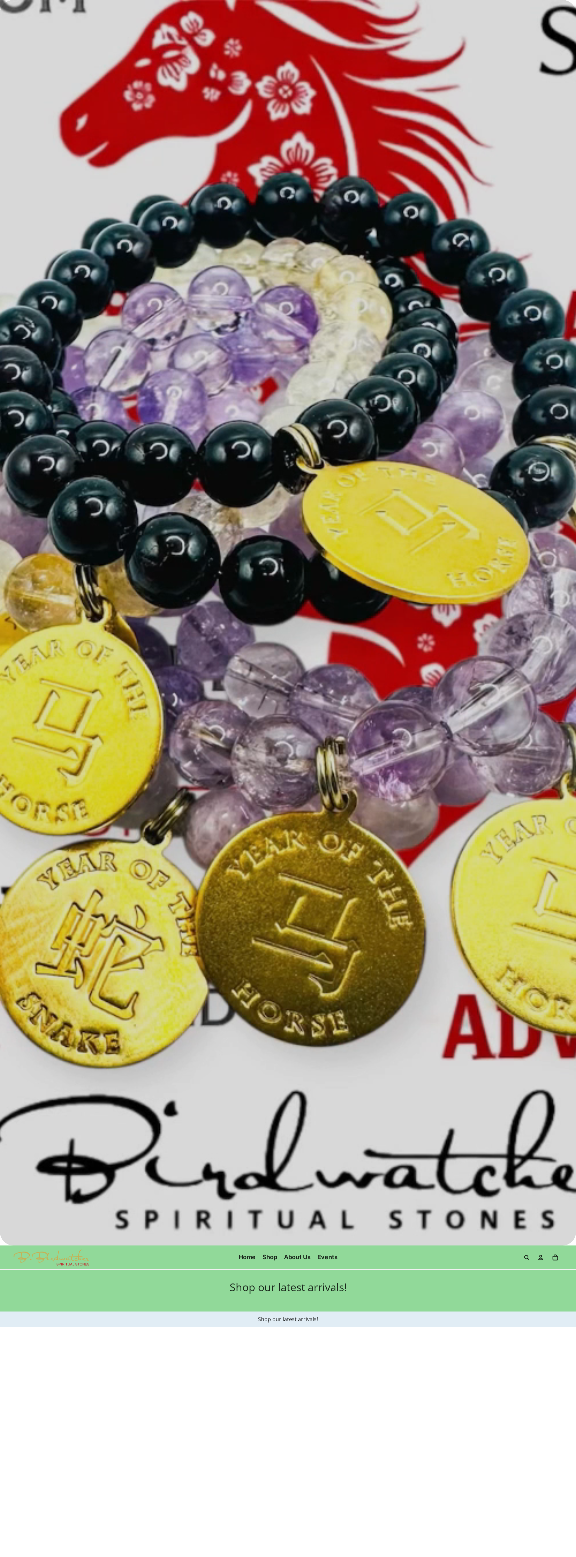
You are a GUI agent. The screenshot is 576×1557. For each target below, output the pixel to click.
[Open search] (526, 1257)
